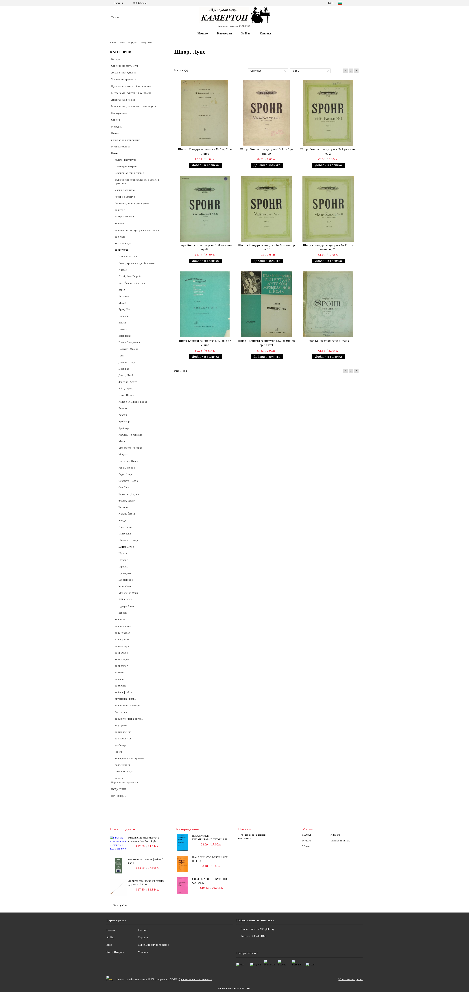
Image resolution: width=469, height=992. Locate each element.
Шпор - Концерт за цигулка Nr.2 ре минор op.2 (328, 151)
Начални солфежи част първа (210, 859)
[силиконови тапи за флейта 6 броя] (118, 866)
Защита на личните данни (153, 944)
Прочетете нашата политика (195, 979)
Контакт (266, 33)
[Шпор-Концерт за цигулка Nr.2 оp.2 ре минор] (205, 304)
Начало (202, 33)
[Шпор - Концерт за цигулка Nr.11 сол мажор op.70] (328, 209)
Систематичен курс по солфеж (209, 881)
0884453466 (140, 3)
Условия (143, 952)
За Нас (245, 33)
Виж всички (244, 838)
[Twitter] (357, 3)
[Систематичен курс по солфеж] (182, 885)
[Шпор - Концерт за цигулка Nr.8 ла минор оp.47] (205, 209)
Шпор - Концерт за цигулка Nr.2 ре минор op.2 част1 (266, 343)
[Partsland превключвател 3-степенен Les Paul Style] (118, 844)
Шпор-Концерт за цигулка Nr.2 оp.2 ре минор (205, 343)
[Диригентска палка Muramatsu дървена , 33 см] (118, 887)
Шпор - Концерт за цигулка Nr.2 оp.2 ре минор (205, 151)
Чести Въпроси (115, 952)
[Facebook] (351, 3)
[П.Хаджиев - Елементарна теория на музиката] (182, 842)
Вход (109, 944)
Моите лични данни (350, 979)
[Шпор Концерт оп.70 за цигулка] (328, 304)
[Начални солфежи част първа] (182, 864)
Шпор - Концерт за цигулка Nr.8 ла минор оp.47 (205, 247)
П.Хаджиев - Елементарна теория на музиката (210, 837)
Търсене (143, 937)
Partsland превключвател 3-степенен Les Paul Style (144, 839)
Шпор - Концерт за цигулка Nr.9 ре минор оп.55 (266, 247)
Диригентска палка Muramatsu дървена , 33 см (146, 883)
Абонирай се (120, 905)
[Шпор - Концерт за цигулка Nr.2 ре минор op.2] (328, 113)
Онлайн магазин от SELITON (234, 988)
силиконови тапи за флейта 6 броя (145, 861)
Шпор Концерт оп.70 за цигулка (328, 340)
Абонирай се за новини (253, 835)
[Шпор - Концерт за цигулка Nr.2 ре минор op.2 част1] (266, 304)
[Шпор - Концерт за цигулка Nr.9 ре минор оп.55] (266, 209)
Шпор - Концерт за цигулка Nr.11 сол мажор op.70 (328, 247)
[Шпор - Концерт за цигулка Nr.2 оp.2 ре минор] (205, 113)
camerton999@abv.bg (262, 929)
